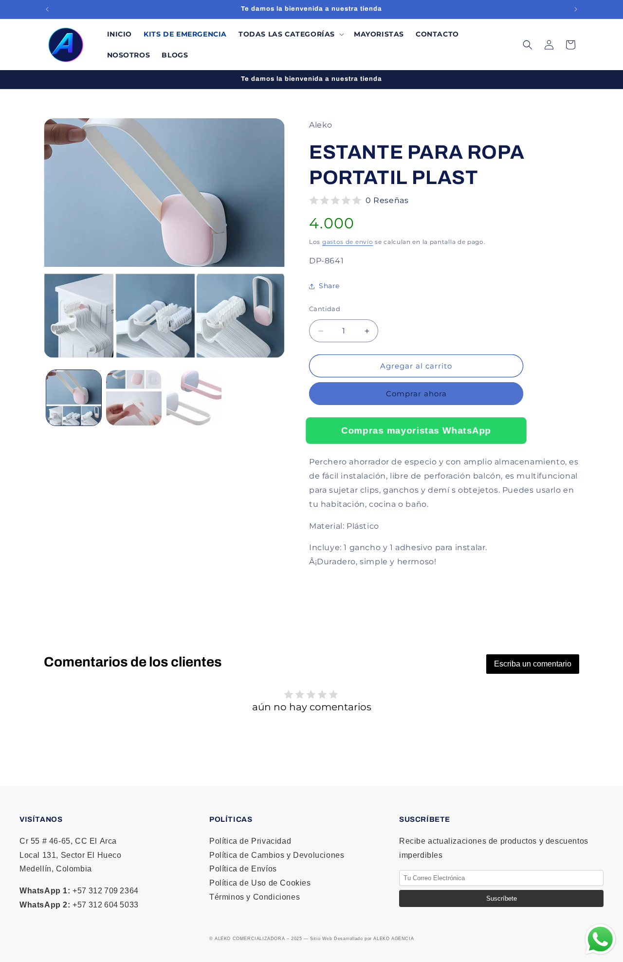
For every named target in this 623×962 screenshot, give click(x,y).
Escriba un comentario (532, 664)
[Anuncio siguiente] (575, 9)
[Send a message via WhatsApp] (600, 939)
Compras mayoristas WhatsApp (416, 430)
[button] (290, 34)
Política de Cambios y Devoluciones (276, 855)
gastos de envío (347, 241)
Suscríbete (501, 898)
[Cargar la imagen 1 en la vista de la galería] (73, 397)
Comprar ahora (416, 394)
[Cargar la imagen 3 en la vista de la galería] (193, 397)
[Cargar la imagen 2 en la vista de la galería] (133, 397)
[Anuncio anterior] (47, 9)
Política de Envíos (243, 869)
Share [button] (329, 286)
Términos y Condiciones (254, 897)
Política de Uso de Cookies (260, 883)
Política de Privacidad (250, 841)
